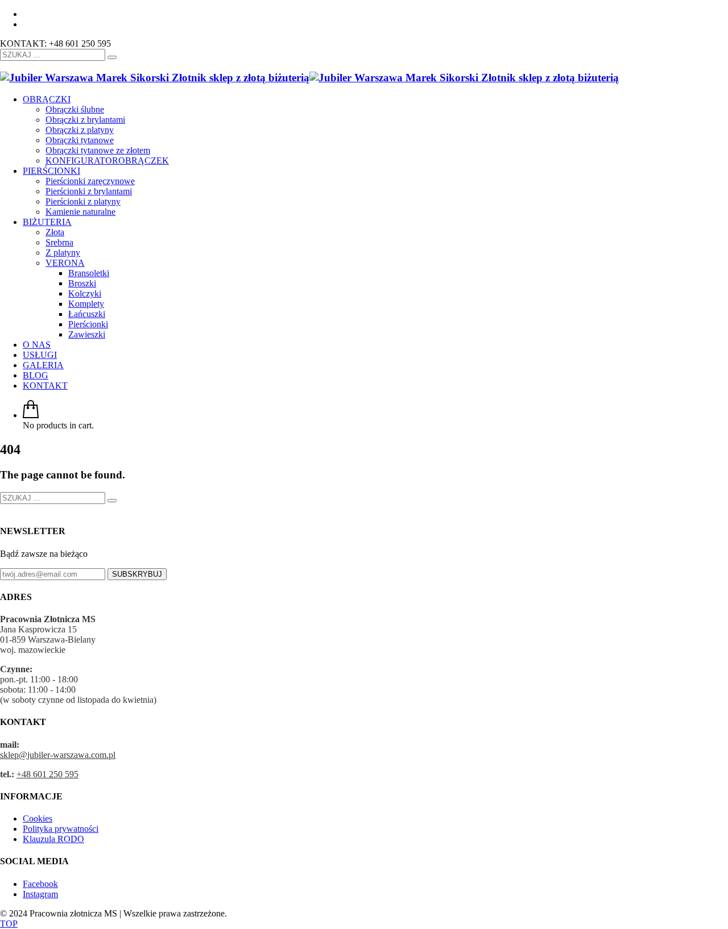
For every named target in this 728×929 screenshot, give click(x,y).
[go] (112, 57)
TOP (9, 923)
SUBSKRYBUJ (137, 574)
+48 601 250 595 (47, 774)
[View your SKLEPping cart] (31, 415)
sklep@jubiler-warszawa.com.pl (57, 755)
